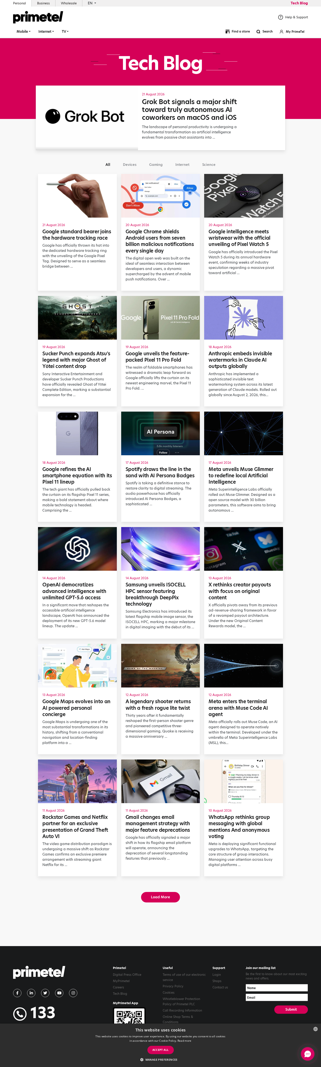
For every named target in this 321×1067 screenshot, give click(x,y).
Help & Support (296, 17)
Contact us (220, 987)
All (107, 164)
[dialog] (160, 1045)
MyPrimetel (121, 981)
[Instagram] (73, 993)
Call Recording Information (182, 1010)
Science (209, 164)
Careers (118, 987)
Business (43, 3)
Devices (129, 164)
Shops (216, 981)
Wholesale (69, 3)
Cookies (168, 992)
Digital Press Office (127, 974)
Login (216, 974)
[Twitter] (45, 993)
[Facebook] (17, 993)
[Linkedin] (31, 993)
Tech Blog (299, 3)
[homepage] (39, 973)
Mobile (22, 31)
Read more (185, 1041)
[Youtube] (59, 993)
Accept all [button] (160, 1050)
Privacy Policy (173, 986)
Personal (19, 3)
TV (64, 31)
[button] (160, 1059)
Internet (44, 31)
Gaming (156, 164)
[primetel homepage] (38, 17)
